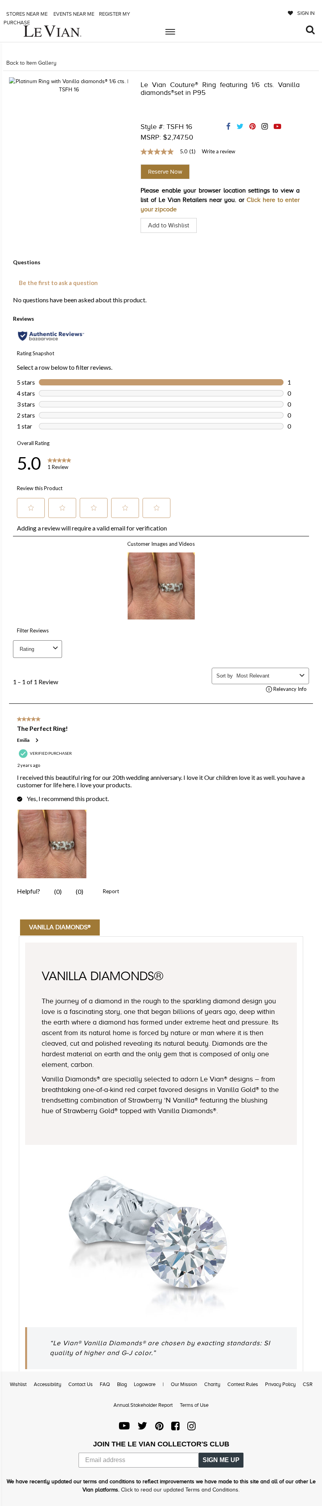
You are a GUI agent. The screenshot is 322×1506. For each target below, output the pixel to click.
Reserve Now (165, 172)
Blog (122, 1384)
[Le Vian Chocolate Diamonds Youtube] (124, 1428)
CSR (308, 1384)
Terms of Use (194, 1405)
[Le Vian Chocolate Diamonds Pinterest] (159, 1428)
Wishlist (18, 1384)
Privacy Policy (280, 1384)
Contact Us (80, 1384)
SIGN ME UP (221, 1460)
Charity (212, 1384)
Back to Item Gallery (31, 63)
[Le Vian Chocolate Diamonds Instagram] (191, 1428)
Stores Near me (26, 14)
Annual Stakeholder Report (143, 1405)
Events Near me (73, 14)
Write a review (218, 151)
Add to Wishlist (168, 225)
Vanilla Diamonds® (60, 927)
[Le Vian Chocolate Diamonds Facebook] (175, 1428)
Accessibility (47, 1384)
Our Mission (184, 1384)
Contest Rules (242, 1384)
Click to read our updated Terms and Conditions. (180, 1490)
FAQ (105, 1384)
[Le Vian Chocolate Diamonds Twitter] (142, 1428)
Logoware (145, 1384)
